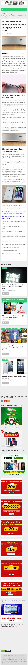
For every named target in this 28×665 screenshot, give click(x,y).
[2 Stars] (2, 13)
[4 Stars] (4, 13)
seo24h (3, 33)
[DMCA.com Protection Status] (6, 651)
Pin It (23, 53)
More (4, 293)
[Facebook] (2, 401)
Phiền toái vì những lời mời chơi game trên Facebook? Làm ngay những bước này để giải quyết (13, 347)
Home (3, 15)
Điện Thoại (8, 15)
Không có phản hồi (12, 290)
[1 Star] (1, 13)
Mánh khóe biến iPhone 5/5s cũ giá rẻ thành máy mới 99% (14, 377)
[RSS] (8, 401)
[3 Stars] (3, 13)
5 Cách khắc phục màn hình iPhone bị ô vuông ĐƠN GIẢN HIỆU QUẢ (13, 316)
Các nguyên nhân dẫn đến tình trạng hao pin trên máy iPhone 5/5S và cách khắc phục (13, 286)
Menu (3, 9)
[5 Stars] (5, 13)
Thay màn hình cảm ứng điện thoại (17, 655)
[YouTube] (5, 401)
